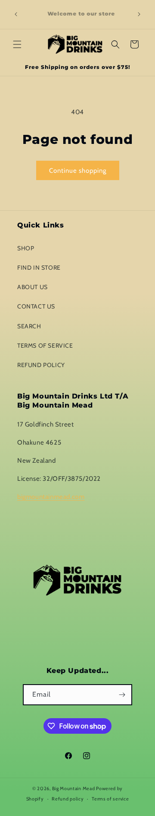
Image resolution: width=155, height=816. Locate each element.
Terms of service (110, 799)
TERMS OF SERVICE (45, 345)
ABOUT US (32, 287)
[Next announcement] (139, 14)
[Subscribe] (121, 694)
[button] (17, 44)
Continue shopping (77, 170)
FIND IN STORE (39, 267)
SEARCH (29, 326)
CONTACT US (36, 306)
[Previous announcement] (15, 14)
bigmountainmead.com (50, 497)
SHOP (25, 248)
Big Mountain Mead (73, 788)
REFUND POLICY (41, 365)
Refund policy (68, 799)
